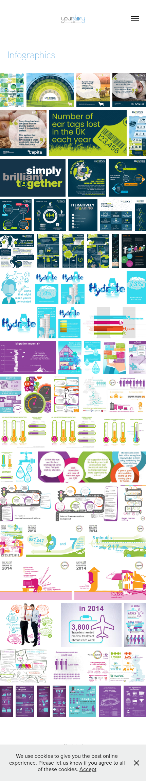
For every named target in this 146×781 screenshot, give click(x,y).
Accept (87, 769)
